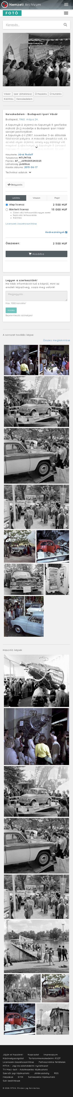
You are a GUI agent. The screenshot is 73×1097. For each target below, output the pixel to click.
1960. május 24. (29, 119)
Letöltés (16, 197)
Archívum (25, 4)
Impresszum (51, 1054)
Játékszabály (41, 1073)
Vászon (36, 197)
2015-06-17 (31, 167)
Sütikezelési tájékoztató (41, 1077)
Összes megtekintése (56, 340)
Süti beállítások (11, 1080)
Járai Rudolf (25, 154)
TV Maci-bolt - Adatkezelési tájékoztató (25, 1069)
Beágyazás (16, 184)
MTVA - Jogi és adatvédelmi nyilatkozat (25, 1065)
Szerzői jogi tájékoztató (16, 1073)
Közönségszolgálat (13, 1058)
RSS (56, 1073)
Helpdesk (8, 1077)
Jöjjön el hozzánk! (13, 1054)
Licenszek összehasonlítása (21, 223)
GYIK (20, 1077)
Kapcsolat (33, 1054)
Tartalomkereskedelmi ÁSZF (45, 1058)
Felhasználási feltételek (52, 1062)
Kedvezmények (55, 232)
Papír (57, 197)
